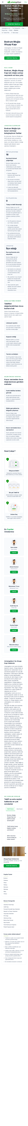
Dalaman (6, 880)
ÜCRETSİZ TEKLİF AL (14, 24)
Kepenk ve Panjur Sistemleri (10, 911)
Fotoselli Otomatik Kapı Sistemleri (12, 909)
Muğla (10, 30)
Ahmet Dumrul (14, 567)
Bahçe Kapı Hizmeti (8, 920)
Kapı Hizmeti (7, 922)
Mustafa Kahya (14, 644)
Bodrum (5, 878)
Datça (5, 882)
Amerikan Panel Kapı (9, 904)
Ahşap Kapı (4, 30)
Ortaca (5, 893)
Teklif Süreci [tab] (10, 809)
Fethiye (5, 884)
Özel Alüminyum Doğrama (10, 924)
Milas (5, 891)
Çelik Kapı (6, 907)
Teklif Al (14, 552)
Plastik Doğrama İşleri (9, 927)
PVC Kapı (6, 915)
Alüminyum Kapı (7, 918)
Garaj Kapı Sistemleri (9, 913)
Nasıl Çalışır (15, 32)
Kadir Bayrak (14, 606)
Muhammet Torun (14, 586)
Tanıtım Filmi (6, 32)
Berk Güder (14, 547)
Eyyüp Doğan (14, 625)
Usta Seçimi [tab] (20, 809)
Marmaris (6, 887)
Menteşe (6, 889)
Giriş (25, 2)
